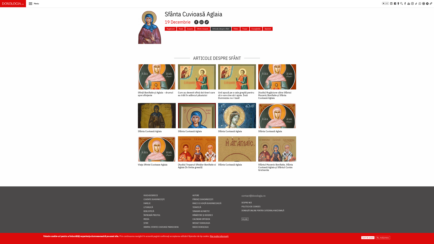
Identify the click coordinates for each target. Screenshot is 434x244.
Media (146, 219)
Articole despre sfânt (220, 28)
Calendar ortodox (201, 219)
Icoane (190, 28)
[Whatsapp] (201, 22)
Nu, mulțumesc (383, 237)
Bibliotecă (149, 211)
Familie (147, 203)
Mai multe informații (219, 236)
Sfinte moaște (202, 28)
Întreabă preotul (152, 215)
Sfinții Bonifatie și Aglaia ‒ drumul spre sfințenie (155, 94)
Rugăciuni (171, 28)
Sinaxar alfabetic (201, 211)
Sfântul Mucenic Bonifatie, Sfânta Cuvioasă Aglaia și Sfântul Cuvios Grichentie (275, 167)
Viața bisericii (151, 195)
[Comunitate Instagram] (423, 3)
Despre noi (247, 203)
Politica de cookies (251, 206)
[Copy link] (207, 22)
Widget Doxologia (201, 223)
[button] (34, 3)
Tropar (245, 28)
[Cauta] (401, 3)
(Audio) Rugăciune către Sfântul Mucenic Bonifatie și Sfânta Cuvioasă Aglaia (274, 95)
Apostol (268, 28)
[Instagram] (412, 3)
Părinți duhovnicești (202, 199)
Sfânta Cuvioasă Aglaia (150, 131)
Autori (195, 195)
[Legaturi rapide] (431, 3)
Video (236, 28)
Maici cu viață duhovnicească (206, 203)
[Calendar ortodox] (391, 3)
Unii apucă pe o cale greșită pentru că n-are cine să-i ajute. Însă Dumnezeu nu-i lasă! (236, 95)
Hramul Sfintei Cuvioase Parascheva (161, 227)
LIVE (386, 3)
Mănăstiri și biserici (202, 215)
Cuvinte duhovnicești (154, 199)
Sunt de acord (368, 237)
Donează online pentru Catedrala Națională (263, 210)
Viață (181, 28)
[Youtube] (408, 3)
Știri (146, 223)
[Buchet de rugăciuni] (398, 3)
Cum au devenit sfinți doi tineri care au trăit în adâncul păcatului (196, 94)
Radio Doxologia (200, 227)
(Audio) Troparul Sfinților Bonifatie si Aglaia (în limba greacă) (197, 166)
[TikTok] (416, 3)
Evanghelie (256, 28)
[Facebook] (405, 3)
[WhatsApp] (419, 3)
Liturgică (148, 207)
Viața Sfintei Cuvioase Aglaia (152, 164)
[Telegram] (427, 3)
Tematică (196, 207)
